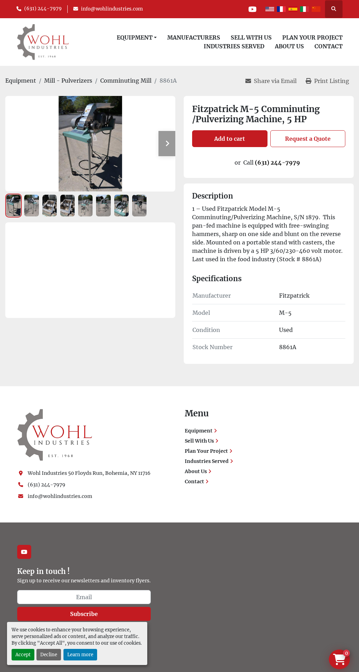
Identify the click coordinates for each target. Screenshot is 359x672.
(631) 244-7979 (43, 9)
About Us (289, 46)
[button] (137, 37)
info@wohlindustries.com (112, 9)
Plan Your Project (312, 37)
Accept (23, 654)
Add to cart (229, 138)
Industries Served (234, 46)
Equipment (135, 37)
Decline (48, 654)
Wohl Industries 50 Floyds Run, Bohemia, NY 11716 (89, 473)
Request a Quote (308, 138)
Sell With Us (251, 37)
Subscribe (84, 613)
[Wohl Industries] (54, 434)
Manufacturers (193, 37)
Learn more (80, 654)
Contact (328, 46)
